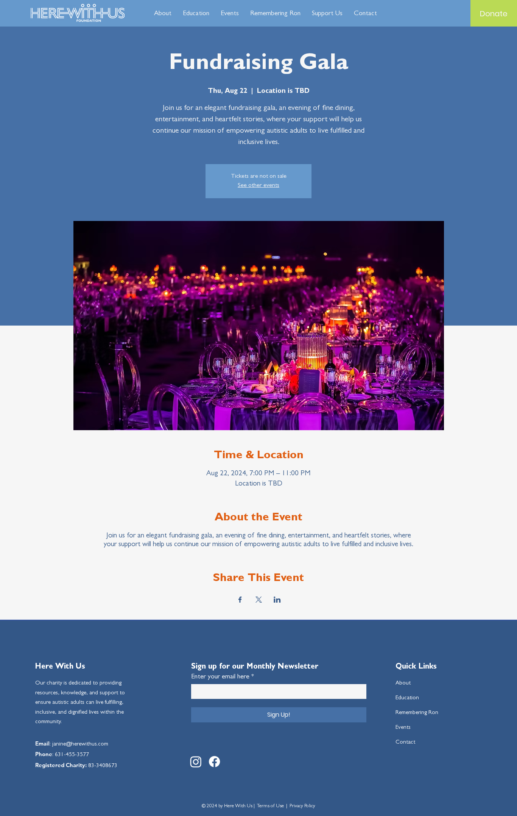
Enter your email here (220, 677)
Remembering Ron (417, 713)
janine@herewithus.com (80, 744)
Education (407, 698)
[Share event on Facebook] (240, 600)
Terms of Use (270, 806)
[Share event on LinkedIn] (277, 600)
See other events (258, 186)
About (403, 683)
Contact (405, 743)
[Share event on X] (258, 600)
